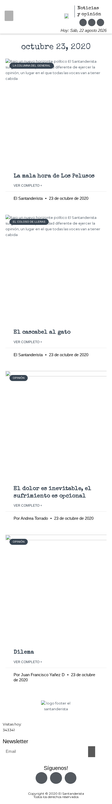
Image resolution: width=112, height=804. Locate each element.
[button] (9, 16)
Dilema (24, 652)
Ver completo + (28, 186)
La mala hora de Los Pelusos (54, 176)
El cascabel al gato (42, 332)
